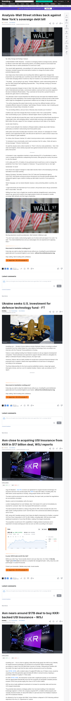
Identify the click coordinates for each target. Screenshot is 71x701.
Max (23, 536)
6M (15, 536)
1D (8, 536)
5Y (20, 536)
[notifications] (65, 1)
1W (10, 536)
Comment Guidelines (6, 289)
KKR (32, 491)
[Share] (50, 23)
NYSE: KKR (14, 677)
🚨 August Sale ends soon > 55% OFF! (44, 1)
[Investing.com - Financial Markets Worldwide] (7, 1)
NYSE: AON (12, 671)
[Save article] (53, 23)
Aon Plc (19, 489)
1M (13, 536)
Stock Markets (12, 22)
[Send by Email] (28, 268)
